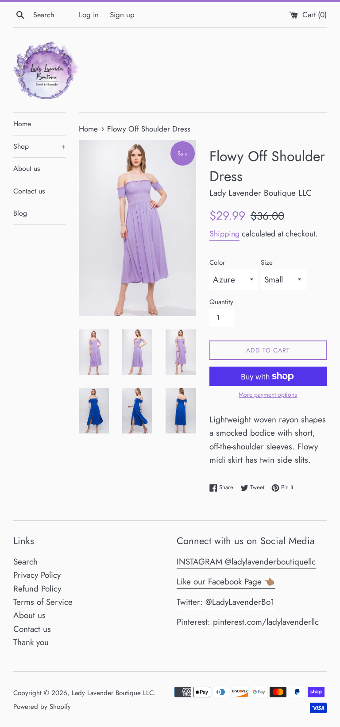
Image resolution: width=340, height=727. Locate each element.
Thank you (31, 642)
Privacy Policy (37, 575)
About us (26, 168)
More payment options (268, 394)
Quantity (221, 302)
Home (22, 124)
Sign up (122, 14)
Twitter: (190, 602)
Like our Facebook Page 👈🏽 (226, 582)
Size (267, 262)
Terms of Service (43, 602)
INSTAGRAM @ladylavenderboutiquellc (246, 562)
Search (25, 562)
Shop (39, 146)
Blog (20, 213)
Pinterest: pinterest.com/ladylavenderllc (248, 622)
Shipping (224, 234)
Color (217, 262)
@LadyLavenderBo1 (239, 602)
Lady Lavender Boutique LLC (113, 693)
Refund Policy (37, 589)
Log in (89, 14)
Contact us (29, 191)
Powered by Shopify (42, 707)
